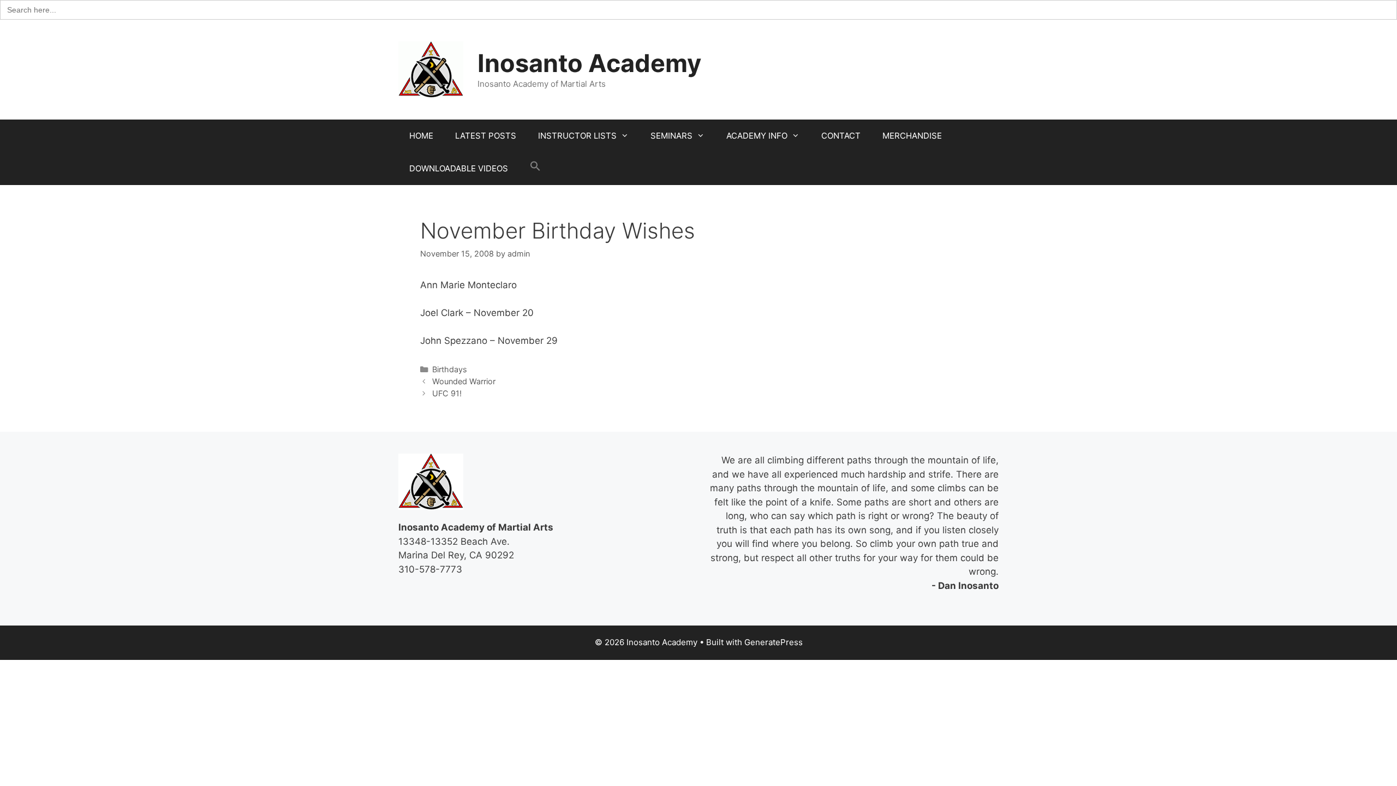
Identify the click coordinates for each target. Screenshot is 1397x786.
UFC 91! (447, 393)
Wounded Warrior (463, 381)
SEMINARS (671, 135)
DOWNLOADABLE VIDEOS (458, 168)
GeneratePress (773, 642)
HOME (421, 135)
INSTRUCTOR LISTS (577, 135)
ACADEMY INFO (756, 135)
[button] (535, 168)
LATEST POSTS (485, 135)
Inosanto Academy (589, 63)
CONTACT (841, 135)
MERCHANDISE (912, 135)
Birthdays (449, 369)
